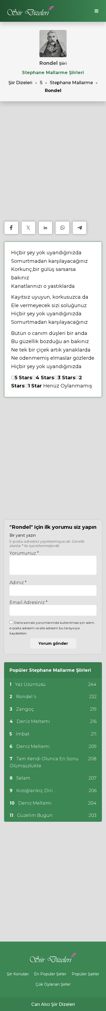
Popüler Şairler (85, 974)
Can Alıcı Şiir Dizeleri (53, 1004)
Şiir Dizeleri (20, 82)
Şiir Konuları (18, 974)
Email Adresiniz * (29, 602)
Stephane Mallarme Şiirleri (53, 72)
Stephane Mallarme (71, 82)
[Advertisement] (53, 161)
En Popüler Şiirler (50, 974)
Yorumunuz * (24, 553)
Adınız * (18, 582)
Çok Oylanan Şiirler (53, 984)
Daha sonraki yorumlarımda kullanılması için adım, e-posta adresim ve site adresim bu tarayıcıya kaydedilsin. (52, 628)
